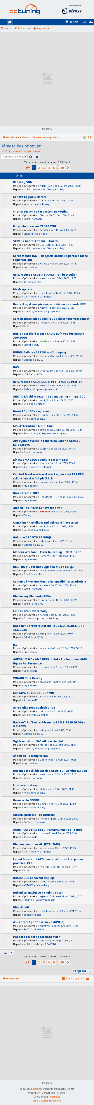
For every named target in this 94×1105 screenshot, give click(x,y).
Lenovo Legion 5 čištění (29, 197)
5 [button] (54, 168)
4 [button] (49, 168)
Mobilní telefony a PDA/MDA (39, 944)
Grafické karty (31, 345)
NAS (16, 367)
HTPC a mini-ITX (32, 374)
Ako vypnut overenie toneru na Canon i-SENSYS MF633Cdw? (46, 443)
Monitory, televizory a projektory (41, 311)
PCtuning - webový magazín (39, 900)
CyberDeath (46, 371)
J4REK (43, 881)
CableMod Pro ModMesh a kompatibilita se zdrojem (49, 581)
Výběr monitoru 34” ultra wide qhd (38, 741)
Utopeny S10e (23, 182)
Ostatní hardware (33, 219)
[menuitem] (71, 22)
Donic (43, 759)
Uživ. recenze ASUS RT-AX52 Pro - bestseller (45, 274)
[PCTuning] (24, 9)
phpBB (35, 1089)
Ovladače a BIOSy (33, 359)
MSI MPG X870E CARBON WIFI (34, 693)
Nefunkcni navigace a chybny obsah (38, 892)
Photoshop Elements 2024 (32, 596)
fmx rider (45, 867)
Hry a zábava (30, 267)
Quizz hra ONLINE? (26, 493)
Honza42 (45, 833)
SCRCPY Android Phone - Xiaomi (35, 241)
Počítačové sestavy (34, 418)
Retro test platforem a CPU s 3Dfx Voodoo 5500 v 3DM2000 (48, 335)
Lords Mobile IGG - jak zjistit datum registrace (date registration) (50, 258)
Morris (43, 745)
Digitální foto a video (35, 233)
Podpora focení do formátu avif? (36, 937)
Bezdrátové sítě (32, 282)
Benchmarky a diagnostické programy (45, 433)
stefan (43, 789)
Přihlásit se (24, 28)
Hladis (43, 341)
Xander (44, 230)
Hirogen (44, 600)
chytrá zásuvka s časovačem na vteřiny (40, 211)
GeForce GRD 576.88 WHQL (32, 537)
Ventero (44, 848)
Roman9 (44, 556)
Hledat (7, 28)
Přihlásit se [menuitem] (85, 23)
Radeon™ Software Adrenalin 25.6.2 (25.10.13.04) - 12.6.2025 (49, 628)
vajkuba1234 (47, 896)
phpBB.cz (55, 1097)
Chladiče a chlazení (34, 404)
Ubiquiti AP (21, 907)
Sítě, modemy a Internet (37, 296)
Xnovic (44, 307)
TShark (44, 696)
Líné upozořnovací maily (30, 611)
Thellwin (45, 511)
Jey (42, 245)
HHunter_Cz (46, 415)
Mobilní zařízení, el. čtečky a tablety (43, 189)
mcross (44, 818)
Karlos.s (44, 263)
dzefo (43, 448)
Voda (26, 326)
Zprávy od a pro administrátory (40, 618)
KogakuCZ (46, 482)
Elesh (43, 215)
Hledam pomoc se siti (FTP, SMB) (36, 844)
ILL (15, 644)
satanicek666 (47, 356)
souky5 (44, 400)
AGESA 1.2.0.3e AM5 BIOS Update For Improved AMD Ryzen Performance (50, 661)
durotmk (45, 926)
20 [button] (62, 168)
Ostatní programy (33, 603)
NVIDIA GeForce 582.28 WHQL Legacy (39, 352)
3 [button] (44, 168)
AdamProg (46, 186)
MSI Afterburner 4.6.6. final (33, 426)
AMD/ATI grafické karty (36, 885)
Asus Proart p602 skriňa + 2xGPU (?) (38, 922)
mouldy (44, 322)
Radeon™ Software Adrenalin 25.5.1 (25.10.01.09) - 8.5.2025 (49, 724)
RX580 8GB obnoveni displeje (34, 878)
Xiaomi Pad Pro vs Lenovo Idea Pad (37, 508)
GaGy (43, 200)
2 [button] (39, 168)
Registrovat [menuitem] (91, 23)
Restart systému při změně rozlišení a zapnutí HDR (49, 304)
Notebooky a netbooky (36, 204)
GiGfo (43, 803)
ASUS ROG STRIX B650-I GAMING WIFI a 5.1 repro (47, 829)
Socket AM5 (30, 670)
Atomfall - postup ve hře (30, 756)
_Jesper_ (45, 667)
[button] (27, 167)
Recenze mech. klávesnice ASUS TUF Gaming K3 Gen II (51, 770)
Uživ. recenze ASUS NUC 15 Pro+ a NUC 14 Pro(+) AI (48, 382)
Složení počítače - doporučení (34, 815)
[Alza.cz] (71, 9)
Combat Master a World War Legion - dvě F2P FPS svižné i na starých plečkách (48, 476)
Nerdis (43, 463)
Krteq (43, 541)
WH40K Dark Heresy (27, 678)
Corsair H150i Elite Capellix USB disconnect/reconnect (51, 318)
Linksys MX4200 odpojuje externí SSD (40, 459)
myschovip (46, 293)
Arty (38, 1093)
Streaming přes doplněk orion (34, 707)
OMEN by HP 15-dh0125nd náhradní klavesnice (45, 522)
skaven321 (46, 682)
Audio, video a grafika (35, 715)
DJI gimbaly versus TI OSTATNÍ (34, 226)
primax (44, 711)
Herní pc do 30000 (26, 800)
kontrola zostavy (25, 785)
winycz (44, 278)
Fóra (10, 23)
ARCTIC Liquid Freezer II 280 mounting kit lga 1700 (49, 396)
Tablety (27, 515)
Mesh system (22, 289)
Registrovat (43, 28)
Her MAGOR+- (48, 497)
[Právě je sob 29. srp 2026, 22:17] (84, 137)
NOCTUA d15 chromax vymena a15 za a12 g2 (43, 567)
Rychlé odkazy (4, 23)
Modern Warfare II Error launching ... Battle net (47, 552)
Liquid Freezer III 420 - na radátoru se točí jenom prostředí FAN (48, 861)
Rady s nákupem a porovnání (40, 389)
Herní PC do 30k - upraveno (32, 411)
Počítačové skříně (33, 929)
